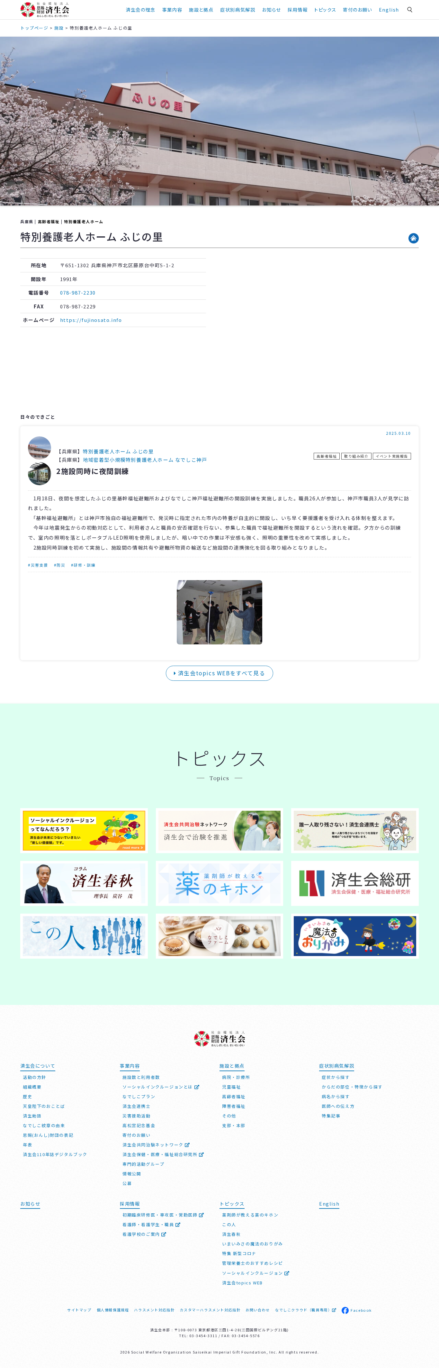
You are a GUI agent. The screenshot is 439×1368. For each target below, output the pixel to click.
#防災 (60, 565)
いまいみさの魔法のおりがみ (252, 1244)
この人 (229, 1224)
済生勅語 (32, 1116)
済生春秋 (231, 1234)
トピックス (325, 9)
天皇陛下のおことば (44, 1106)
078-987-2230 (78, 292)
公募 (127, 1183)
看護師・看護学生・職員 (148, 1224)
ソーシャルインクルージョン (253, 1273)
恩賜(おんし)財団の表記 (48, 1135)
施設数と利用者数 (141, 1077)
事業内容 (172, 9)
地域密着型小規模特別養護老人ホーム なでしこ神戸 (145, 459)
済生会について (37, 1065)
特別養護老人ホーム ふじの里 (118, 451)
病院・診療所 (236, 1077)
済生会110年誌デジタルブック (55, 1154)
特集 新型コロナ (239, 1253)
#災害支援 (38, 565)
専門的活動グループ (143, 1164)
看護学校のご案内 (141, 1234)
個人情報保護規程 (113, 1309)
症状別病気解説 (237, 9)
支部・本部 (234, 1125)
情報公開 (131, 1174)
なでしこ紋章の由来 (44, 1125)
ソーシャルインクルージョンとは (158, 1087)
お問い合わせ (258, 1309)
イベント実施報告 (392, 456)
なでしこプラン (138, 1096)
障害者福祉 (234, 1106)
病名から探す (336, 1096)
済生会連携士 (136, 1106)
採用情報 (298, 9)
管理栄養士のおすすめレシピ (252, 1263)
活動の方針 (34, 1077)
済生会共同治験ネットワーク (153, 1145)
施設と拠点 (201, 9)
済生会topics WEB (242, 1283)
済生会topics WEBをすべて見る (220, 673)
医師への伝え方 (338, 1106)
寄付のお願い (357, 9)
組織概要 (32, 1087)
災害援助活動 (136, 1116)
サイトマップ (79, 1309)
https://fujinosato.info (91, 319)
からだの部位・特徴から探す (352, 1087)
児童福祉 (231, 1087)
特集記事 (331, 1116)
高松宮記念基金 (138, 1125)
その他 (229, 1116)
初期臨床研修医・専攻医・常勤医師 (160, 1215)
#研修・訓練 (83, 565)
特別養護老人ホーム (83, 221)
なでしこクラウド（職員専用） (303, 1309)
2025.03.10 (398, 433)
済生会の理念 (141, 9)
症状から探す (336, 1077)
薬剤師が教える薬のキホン (250, 1215)
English (389, 9)
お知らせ (30, 1203)
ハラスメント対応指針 (154, 1309)
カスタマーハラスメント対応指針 (210, 1309)
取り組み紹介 (356, 456)
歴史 (27, 1096)
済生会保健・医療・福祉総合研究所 (160, 1154)
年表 (27, 1145)
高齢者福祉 (49, 221)
